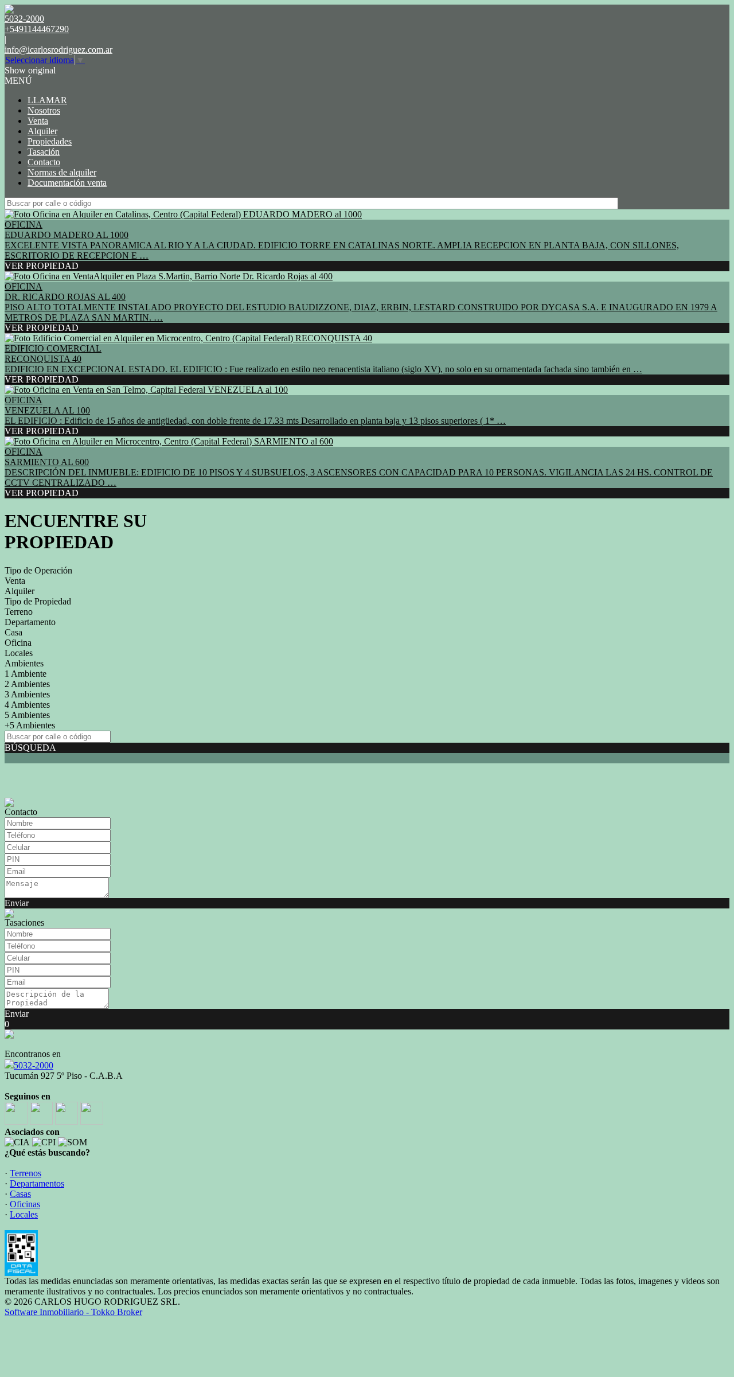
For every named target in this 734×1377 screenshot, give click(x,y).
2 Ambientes (27, 684)
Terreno (19, 612)
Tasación (44, 152)
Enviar (17, 903)
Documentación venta (67, 183)
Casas (20, 1194)
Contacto (44, 162)
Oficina (18, 642)
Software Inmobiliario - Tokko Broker (73, 1312)
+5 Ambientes (30, 725)
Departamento (30, 622)
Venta (38, 121)
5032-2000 (33, 1065)
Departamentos (37, 1183)
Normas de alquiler (62, 172)
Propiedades (50, 141)
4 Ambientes (27, 704)
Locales (19, 653)
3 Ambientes (27, 694)
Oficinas (25, 1204)
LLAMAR (47, 100)
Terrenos (25, 1173)
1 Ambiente (25, 673)
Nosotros (44, 110)
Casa (13, 632)
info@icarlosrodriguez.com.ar (58, 49)
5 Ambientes (27, 715)
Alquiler (42, 131)
